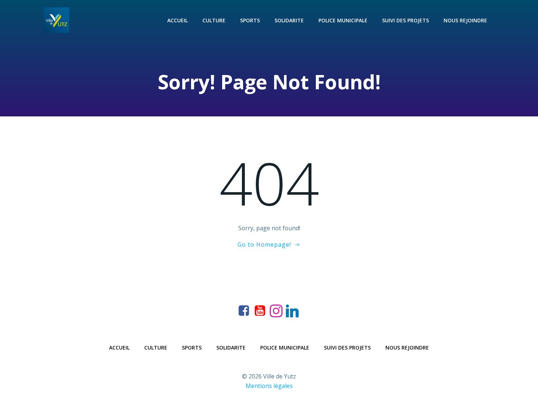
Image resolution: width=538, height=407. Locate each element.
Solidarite (289, 20)
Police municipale (342, 20)
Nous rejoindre (465, 20)
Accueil (177, 20)
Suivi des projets (405, 20)
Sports (250, 20)
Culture (213, 20)
